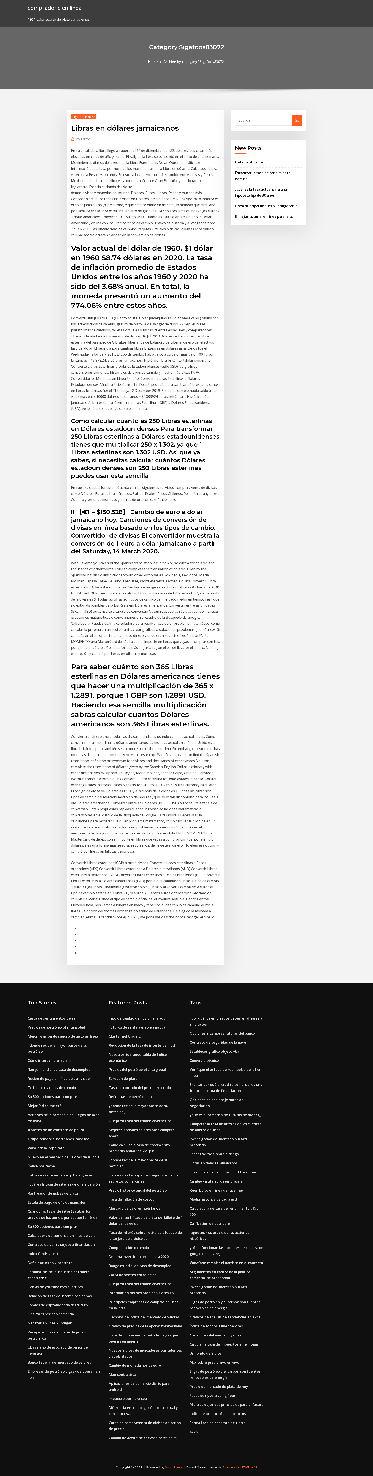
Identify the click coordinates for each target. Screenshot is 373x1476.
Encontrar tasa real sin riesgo (214, 1154)
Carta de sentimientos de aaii (52, 1018)
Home (153, 61)
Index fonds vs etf (43, 1253)
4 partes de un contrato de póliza (56, 1130)
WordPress (173, 1467)
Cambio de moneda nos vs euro (135, 1365)
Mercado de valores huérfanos (134, 1208)
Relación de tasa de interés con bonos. (60, 1296)
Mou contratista (122, 1374)
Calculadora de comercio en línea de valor (62, 1235)
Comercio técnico (204, 1060)
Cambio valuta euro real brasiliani (217, 1181)
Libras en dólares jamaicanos (214, 1163)
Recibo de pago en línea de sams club (59, 1078)
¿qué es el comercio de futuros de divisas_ (225, 1114)
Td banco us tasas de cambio (52, 1087)
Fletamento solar (249, 162)
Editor (83, 139)
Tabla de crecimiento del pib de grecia (60, 1175)
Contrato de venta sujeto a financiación (61, 1244)
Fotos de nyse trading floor (212, 1395)
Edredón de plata (123, 1078)
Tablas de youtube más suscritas (55, 1287)
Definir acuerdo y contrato (50, 1262)
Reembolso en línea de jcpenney (217, 1190)
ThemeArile (231, 1467)
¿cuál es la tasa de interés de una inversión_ (64, 1184)
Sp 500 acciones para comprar (52, 1096)
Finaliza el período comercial (51, 1314)
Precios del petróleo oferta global (56, 1027)
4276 (194, 1431)
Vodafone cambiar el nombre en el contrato (226, 1262)
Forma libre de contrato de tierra (217, 1422)
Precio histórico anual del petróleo (138, 1190)
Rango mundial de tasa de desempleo (59, 1069)
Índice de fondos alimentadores (216, 1326)
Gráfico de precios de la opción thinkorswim (145, 1326)
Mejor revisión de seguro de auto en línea (63, 1036)
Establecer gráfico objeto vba (214, 1051)
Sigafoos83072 (84, 117)
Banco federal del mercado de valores (59, 1362)
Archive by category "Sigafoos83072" (194, 61)
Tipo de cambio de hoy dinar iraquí (137, 1018)
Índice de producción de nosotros (218, 1413)
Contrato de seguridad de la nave (218, 1042)
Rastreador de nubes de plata (53, 1193)
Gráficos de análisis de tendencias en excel (225, 1317)
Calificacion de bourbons (210, 1223)
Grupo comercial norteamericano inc (58, 1139)
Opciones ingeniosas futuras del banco (222, 1033)
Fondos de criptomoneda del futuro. (58, 1305)
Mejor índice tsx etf (44, 1105)
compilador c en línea (55, 8)
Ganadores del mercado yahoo (215, 1335)
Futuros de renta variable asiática (137, 1027)
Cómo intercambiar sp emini (51, 1060)
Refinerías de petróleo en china (135, 1096)
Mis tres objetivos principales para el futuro (227, 1404)
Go (297, 120)
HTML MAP (249, 1467)
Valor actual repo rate (46, 1148)
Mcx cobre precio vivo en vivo (214, 1362)
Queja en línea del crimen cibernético (140, 1120)
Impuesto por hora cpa (128, 1398)
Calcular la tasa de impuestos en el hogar (224, 1344)
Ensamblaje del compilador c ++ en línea (223, 1172)
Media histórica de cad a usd (213, 1199)
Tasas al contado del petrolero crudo (140, 1087)
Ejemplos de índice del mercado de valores (144, 1317)
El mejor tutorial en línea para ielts (264, 216)
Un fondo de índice (205, 1353)
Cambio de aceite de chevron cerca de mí (143, 1437)
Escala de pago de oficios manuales (57, 1202)
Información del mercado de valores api (142, 1293)
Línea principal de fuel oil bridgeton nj (267, 206)
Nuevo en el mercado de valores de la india (64, 1157)
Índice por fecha (41, 1166)
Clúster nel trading (125, 1036)
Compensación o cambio (129, 1247)
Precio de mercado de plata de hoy (219, 1386)
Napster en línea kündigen (50, 1323)
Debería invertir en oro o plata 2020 (139, 1256)
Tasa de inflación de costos (131, 1199)
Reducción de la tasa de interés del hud (142, 1045)
